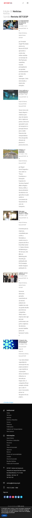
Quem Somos (10, 438)
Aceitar (4, 515)
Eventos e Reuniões (12, 420)
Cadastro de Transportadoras (14, 429)
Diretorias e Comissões (13, 440)
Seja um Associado (12, 447)
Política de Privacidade (13, 463)
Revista (9, 452)
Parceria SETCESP (22, 104)
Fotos (8, 445)
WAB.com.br (21, 506)
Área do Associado (12, 459)
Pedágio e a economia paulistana (22, 151)
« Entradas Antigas (8, 402)
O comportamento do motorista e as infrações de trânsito (24, 22)
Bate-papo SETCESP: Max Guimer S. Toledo (23, 212)
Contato (9, 456)
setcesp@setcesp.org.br (13, 483)
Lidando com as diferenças (23, 273)
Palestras (9, 424)
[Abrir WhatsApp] (28, 514)
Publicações (10, 427)
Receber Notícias (11, 461)
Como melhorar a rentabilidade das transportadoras (23, 92)
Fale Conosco (10, 431)
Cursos (9, 422)
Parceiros (9, 443)
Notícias (25, 33)
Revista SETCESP (22, 106)
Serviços (9, 415)
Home (8, 413)
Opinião (20, 35)
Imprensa (9, 449)
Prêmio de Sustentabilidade (14, 454)
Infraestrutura (21, 353)
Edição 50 (21, 33)
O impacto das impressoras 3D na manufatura (23, 341)
